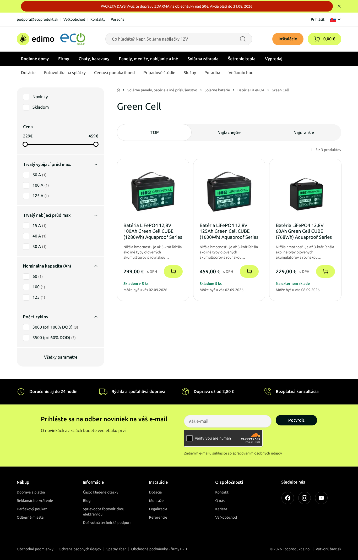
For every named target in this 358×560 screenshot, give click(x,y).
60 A (39, 175)
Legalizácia (158, 509)
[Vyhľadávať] (243, 39)
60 (37, 276)
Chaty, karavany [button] (94, 59)
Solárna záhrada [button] (202, 59)
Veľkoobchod (74, 19)
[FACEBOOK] (287, 498)
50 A (39, 246)
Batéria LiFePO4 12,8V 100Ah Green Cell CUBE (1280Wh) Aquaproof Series (152, 231)
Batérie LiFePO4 (250, 90)
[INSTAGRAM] (304, 498)
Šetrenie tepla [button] (242, 59)
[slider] (25, 144)
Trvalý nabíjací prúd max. (47, 215)
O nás (220, 500)
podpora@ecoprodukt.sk (37, 19)
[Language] (335, 19)
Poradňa (117, 19)
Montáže (156, 500)
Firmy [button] (63, 59)
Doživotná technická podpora (107, 522)
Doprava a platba (31, 492)
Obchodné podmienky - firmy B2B (159, 549)
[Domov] (51, 39)
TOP (154, 132)
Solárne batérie (217, 90)
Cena (28, 126)
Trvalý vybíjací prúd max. (47, 164)
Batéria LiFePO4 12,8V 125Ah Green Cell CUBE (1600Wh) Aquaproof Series (229, 231)
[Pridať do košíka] (173, 271)
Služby (190, 72)
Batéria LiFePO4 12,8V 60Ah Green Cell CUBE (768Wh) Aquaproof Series (304, 231)
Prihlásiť (317, 19)
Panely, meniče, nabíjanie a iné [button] (148, 59)
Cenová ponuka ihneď (114, 72)
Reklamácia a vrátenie (35, 500)
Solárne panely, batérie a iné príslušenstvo (162, 90)
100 (38, 287)
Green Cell (280, 90)
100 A (40, 185)
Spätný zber (116, 549)
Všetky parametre (60, 357)
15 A (39, 225)
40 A (39, 236)
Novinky (40, 97)
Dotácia (155, 492)
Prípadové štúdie (159, 72)
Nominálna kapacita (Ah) (47, 266)
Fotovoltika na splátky (65, 72)
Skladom (40, 107)
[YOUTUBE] (321, 498)
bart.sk (335, 549)
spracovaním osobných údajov (257, 453)
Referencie (158, 517)
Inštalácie (288, 39)
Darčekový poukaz (32, 509)
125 (38, 297)
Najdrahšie (304, 132)
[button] (317, 39)
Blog (86, 500)
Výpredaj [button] (274, 59)
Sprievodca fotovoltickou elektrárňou (103, 511)
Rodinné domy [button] (35, 59)
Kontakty (98, 19)
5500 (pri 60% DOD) (54, 337)
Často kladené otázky (100, 492)
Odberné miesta (30, 517)
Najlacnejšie (229, 132)
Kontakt (222, 492)
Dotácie (28, 72)
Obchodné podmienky (35, 549)
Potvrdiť (296, 420)
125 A (40, 195)
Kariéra (221, 509)
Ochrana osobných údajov (80, 549)
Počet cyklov (35, 316)
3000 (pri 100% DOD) (55, 327)
